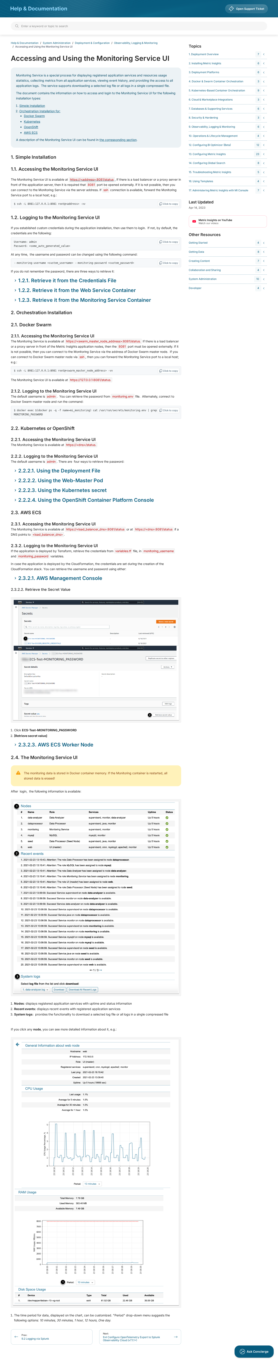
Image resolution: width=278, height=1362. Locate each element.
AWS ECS (31, 132)
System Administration (57, 43)
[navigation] (227, 54)
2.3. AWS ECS (26, 512)
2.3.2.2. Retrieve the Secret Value (40, 589)
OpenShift (31, 127)
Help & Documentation (38, 8)
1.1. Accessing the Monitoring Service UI (54, 169)
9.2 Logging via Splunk (35, 1337)
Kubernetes (32, 121)
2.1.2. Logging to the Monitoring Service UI (53, 391)
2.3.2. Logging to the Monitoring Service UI (54, 545)
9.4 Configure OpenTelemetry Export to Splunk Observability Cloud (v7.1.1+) (131, 1337)
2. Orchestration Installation (41, 312)
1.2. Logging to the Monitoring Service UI (55, 217)
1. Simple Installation (33, 157)
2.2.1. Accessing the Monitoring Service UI (53, 439)
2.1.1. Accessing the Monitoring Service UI (52, 335)
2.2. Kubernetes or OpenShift (42, 428)
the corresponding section (118, 140)
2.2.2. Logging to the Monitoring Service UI (54, 456)
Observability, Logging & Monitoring (135, 43)
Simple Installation (32, 105)
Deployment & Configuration (92, 43)
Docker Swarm (34, 116)
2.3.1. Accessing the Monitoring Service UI (53, 524)
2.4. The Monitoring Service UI (44, 757)
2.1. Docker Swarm (31, 324)
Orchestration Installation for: (39, 111)
